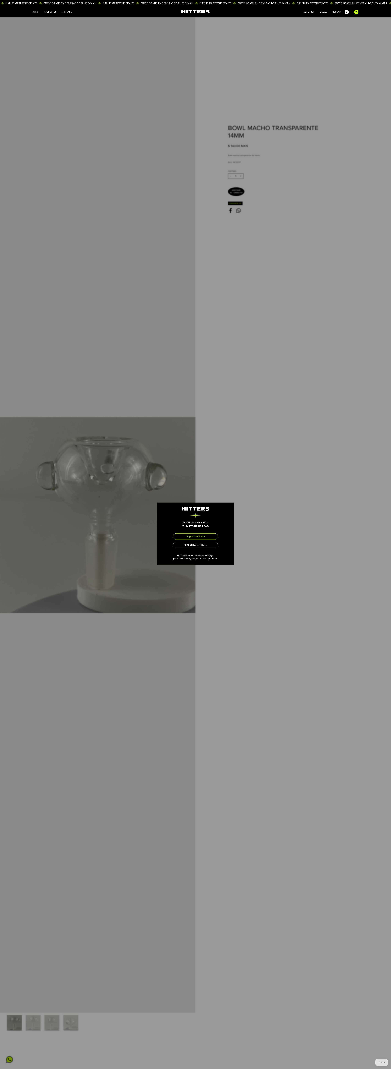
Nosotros (309, 12)
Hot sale (67, 12)
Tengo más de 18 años (195, 536)
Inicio (36, 12)
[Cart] (356, 12)
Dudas (323, 12)
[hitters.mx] (195, 11)
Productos (50, 12)
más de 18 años (195, 545)
